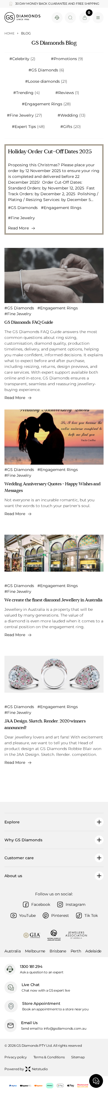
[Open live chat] (57, 17)
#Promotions (67, 58)
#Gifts (70, 126)
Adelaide (93, 951)
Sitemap (77, 1057)
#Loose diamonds (46, 81)
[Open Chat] (96, 1081)
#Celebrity (22, 58)
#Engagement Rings (46, 103)
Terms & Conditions (49, 1057)
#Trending (26, 92)
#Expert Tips (28, 126)
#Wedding (72, 115)
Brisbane (58, 951)
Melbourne (35, 951)
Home (9, 33)
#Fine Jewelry (24, 115)
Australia (12, 951)
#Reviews (67, 92)
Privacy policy (15, 1057)
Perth (76, 951)
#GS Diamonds (46, 70)
